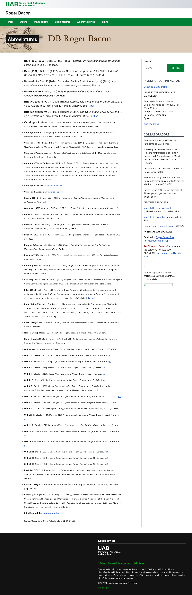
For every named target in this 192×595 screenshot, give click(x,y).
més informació (152, 124)
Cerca (147, 61)
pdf (92, 105)
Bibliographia (62, 21)
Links (105, 21)
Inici (10, 21)
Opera (23, 21)
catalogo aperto (55, 192)
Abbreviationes (86, 21)
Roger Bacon (18, 13)
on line (69, 249)
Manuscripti (41, 21)
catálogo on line (54, 185)
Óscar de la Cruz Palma (156, 86)
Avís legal (102, 563)
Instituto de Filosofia (154, 217)
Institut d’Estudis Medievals (158, 208)
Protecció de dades (117, 563)
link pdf (91, 298)
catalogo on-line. (51, 513)
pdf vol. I (96, 116)
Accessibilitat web (135, 563)
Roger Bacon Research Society (160, 226)
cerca (175, 68)
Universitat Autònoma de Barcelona (25, 4)
